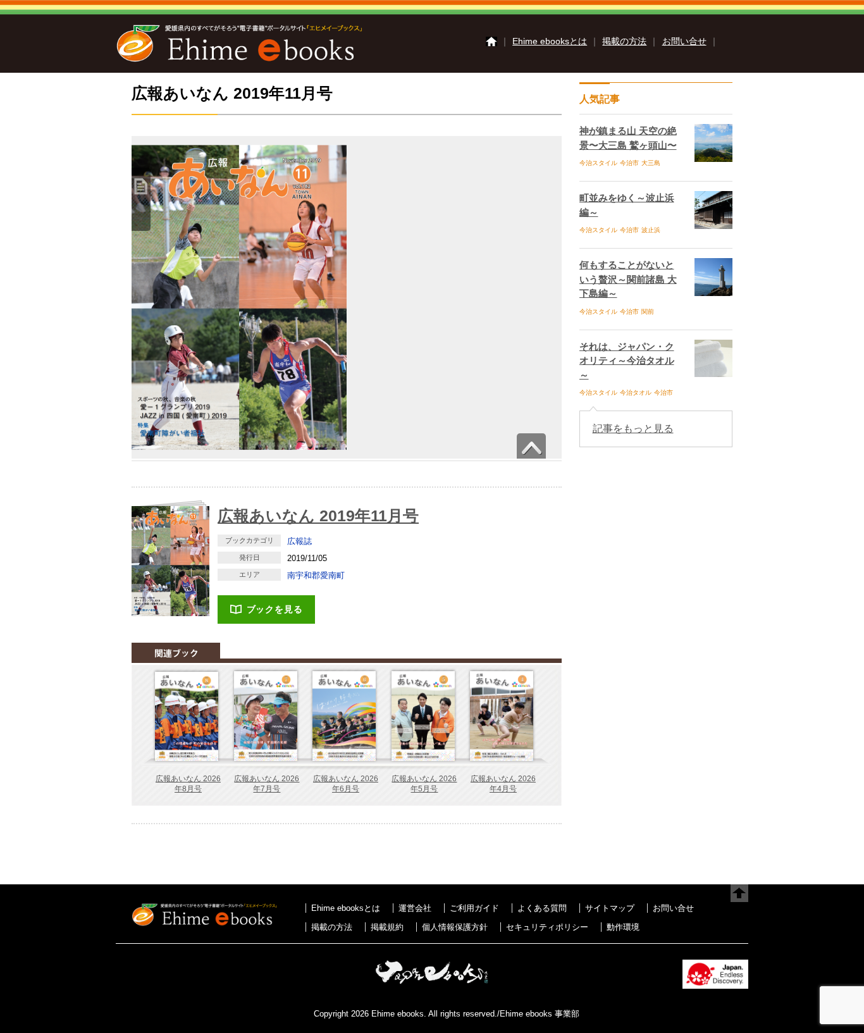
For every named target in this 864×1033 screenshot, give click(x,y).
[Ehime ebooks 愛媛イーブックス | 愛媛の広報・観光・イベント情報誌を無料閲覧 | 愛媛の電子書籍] (239, 61)
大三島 (650, 162)
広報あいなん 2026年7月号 (266, 783)
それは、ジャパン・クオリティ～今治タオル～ (626, 360)
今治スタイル (598, 162)
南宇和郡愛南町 (316, 575)
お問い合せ (684, 41)
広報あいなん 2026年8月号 (188, 783)
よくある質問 (542, 908)
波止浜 (650, 229)
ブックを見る (275, 609)
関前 (647, 311)
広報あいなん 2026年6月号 (345, 783)
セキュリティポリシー (547, 927)
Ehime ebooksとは (549, 41)
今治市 (629, 162)
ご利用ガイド (474, 908)
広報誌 (299, 541)
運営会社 (414, 908)
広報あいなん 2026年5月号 (424, 783)
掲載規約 (387, 927)
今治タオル (635, 392)
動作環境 (623, 927)
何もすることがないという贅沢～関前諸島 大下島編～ (628, 279)
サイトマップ (609, 908)
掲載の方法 (624, 41)
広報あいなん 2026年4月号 (503, 783)
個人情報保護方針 (455, 927)
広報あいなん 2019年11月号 (318, 515)
